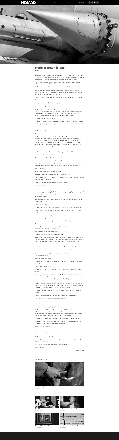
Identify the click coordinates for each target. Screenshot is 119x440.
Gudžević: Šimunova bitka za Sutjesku (70, 409)
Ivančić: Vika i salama (41, 387)
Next (82, 376)
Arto (54, 2)
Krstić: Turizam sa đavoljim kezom (45, 409)
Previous (36, 376)
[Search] (89, 2)
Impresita (63, 435)
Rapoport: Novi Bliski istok (42, 425)
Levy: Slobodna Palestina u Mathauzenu (71, 425)
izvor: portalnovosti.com (79, 350)
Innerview (81, 2)
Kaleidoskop (67, 2)
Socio (43, 2)
